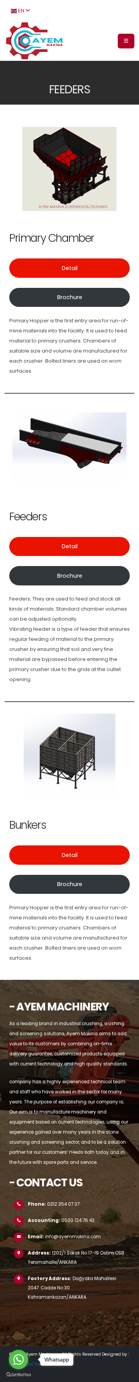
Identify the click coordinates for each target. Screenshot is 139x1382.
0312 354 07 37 (63, 1204)
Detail (70, 268)
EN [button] (21, 10)
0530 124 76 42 (78, 1220)
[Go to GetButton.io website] (18, 1374)
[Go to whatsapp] (18, 1359)
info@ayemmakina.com (73, 1237)
